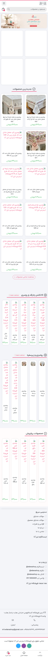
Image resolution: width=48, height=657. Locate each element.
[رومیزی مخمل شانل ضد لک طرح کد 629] (36, 177)
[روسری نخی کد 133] (5, 451)
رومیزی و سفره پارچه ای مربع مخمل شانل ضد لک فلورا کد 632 (12, 118)
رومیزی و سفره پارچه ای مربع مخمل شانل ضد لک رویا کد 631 (36, 154)
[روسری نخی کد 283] (42, 451)
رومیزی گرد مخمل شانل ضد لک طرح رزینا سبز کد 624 (36, 263)
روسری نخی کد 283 (42, 480)
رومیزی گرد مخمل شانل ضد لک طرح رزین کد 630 (12, 154)
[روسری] (12, 43)
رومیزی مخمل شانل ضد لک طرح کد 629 (36, 190)
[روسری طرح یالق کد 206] (33, 452)
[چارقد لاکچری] (12, 72)
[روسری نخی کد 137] (24, 451)
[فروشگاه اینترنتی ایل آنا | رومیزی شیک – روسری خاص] (24, 3)
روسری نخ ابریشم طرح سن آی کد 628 (36, 227)
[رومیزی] (36, 43)
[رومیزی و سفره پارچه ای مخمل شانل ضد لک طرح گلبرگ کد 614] (12, 177)
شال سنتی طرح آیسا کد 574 (5, 335)
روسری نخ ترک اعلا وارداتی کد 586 (24, 336)
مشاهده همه (14, 295)
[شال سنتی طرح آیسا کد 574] (5, 315)
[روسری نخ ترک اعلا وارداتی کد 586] (24, 316)
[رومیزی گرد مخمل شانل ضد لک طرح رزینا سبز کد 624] (36, 249)
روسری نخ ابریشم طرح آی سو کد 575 (15, 336)
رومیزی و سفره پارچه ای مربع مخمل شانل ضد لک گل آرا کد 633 (36, 118)
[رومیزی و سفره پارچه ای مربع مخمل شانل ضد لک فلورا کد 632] (12, 104)
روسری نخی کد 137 (24, 480)
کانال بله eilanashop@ (35, 574)
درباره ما (41, 528)
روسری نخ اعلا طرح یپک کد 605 (33, 336)
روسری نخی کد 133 (5, 480)
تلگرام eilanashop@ (36, 570)
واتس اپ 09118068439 (35, 578)
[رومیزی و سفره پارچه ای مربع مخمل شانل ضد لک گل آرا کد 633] (36, 104)
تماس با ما (40, 531)
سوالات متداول (38, 516)
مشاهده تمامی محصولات (24, 277)
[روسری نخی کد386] (15, 450)
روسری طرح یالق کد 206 (33, 481)
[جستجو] (8, 9)
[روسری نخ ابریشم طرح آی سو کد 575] (15, 316)
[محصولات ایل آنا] (24, 21)
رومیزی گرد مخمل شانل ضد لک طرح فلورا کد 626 (12, 227)
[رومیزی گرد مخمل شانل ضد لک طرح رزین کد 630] (12, 140)
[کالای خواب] (36, 72)
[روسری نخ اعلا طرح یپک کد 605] (33, 316)
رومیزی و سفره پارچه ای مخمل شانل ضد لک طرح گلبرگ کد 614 (12, 190)
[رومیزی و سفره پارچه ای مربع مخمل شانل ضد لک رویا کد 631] (36, 140)
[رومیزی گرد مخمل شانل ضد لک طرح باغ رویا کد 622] (12, 249)
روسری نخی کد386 (15, 478)
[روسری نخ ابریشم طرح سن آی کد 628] (36, 213)
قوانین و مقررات (38, 524)
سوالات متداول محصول (35, 520)
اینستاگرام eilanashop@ (35, 567)
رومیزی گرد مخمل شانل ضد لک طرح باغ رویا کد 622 (12, 263)
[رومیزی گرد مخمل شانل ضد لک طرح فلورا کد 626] (12, 213)
